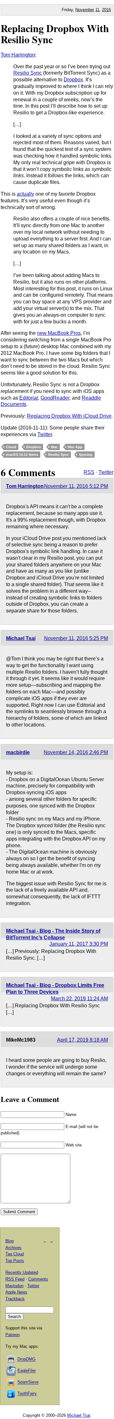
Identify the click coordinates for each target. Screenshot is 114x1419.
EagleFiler (26, 1370)
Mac (54, 447)
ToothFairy (27, 1393)
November (84, 9)
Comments (38, 1279)
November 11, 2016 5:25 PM (76, 638)
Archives (13, 1247)
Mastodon (14, 1285)
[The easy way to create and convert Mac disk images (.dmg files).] (11, 1359)
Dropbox (73, 79)
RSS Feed (14, 1279)
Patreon (12, 1334)
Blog (9, 1241)
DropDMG (26, 1359)
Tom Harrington (18, 54)
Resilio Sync (27, 73)
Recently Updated (21, 1272)
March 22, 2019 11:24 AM (79, 998)
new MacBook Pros (59, 333)
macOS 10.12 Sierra (22, 454)
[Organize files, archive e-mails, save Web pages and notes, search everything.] (11, 1370)
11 (97, 9)
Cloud (11, 447)
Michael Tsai (20, 638)
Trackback (15, 1298)
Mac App (75, 447)
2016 (106, 9)
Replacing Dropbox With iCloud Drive (69, 416)
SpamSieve (28, 1382)
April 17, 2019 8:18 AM (82, 1040)
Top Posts (14, 1260)
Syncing (85, 454)
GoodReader (55, 398)
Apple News (16, 1292)
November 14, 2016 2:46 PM (76, 752)
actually (25, 194)
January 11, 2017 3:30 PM (78, 944)
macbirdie (18, 752)
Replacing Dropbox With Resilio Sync (55, 34)
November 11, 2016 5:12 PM (76, 486)
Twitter (44, 434)
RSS (89, 472)
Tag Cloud (14, 1254)
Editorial (28, 398)
